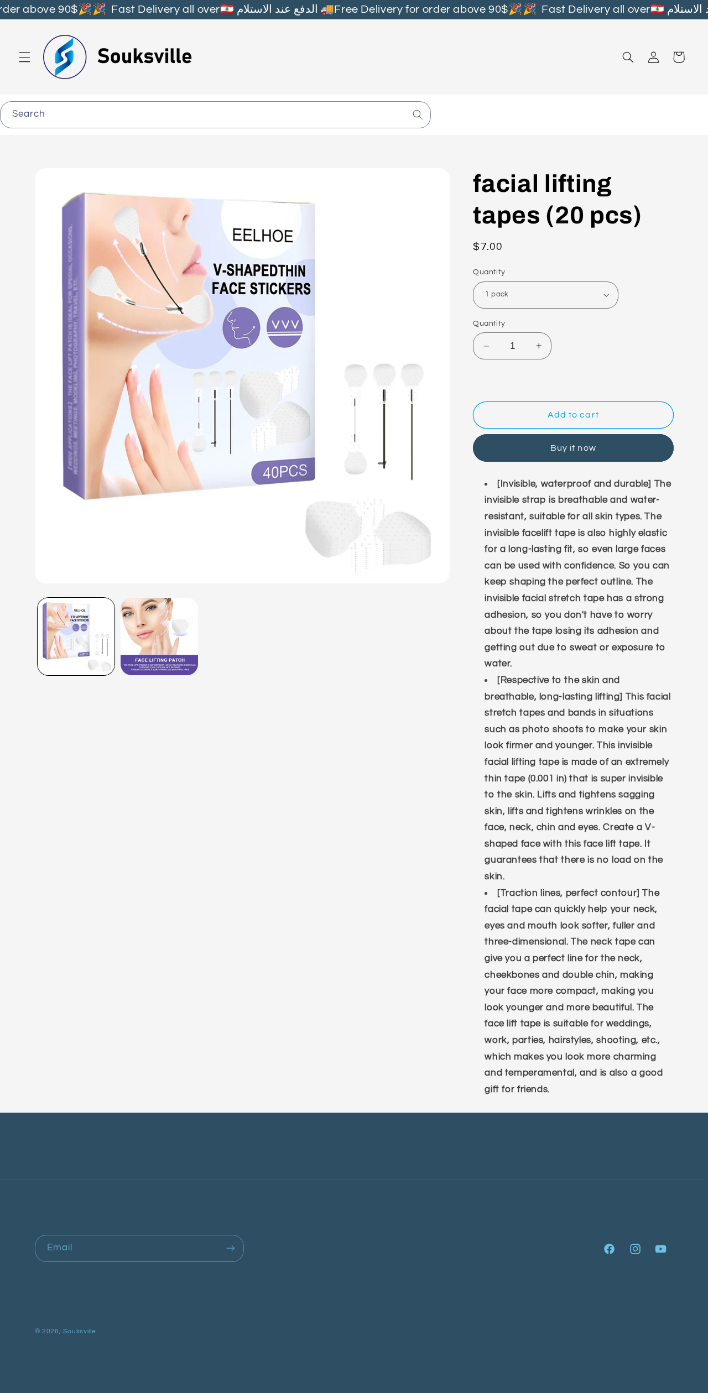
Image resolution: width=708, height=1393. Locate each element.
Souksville (79, 1331)
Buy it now (573, 448)
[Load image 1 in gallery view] (76, 636)
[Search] (417, 114)
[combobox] (215, 115)
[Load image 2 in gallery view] (159, 636)
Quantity (489, 272)
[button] (24, 57)
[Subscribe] (230, 1248)
